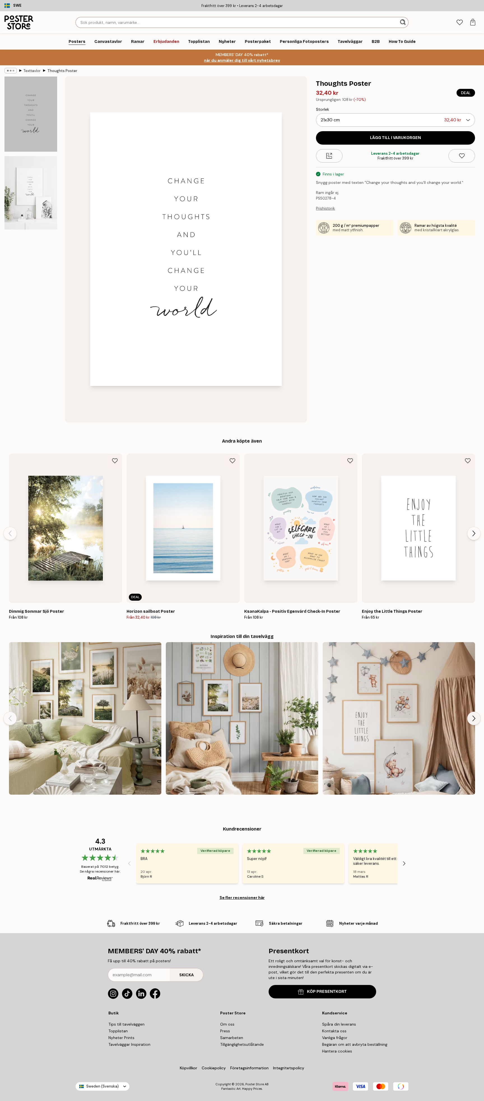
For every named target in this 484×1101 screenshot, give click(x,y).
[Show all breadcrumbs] (10, 70)
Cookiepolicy (214, 1067)
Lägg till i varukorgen (395, 137)
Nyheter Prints (121, 1037)
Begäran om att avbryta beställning (354, 1044)
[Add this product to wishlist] (461, 156)
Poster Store (254, 1084)
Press (225, 1030)
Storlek (322, 109)
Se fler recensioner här (242, 897)
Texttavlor (32, 70)
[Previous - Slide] (10, 533)
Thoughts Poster (62, 70)
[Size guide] (329, 156)
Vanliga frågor (334, 1037)
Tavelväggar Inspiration (129, 1044)
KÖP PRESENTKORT (327, 991)
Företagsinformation (249, 1067)
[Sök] (403, 22)
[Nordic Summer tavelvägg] (85, 718)
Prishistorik (325, 208)
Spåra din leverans (339, 1024)
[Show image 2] (30, 192)
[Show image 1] (30, 114)
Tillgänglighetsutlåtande (242, 1044)
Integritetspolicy (288, 1067)
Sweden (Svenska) (102, 1086)
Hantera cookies (337, 1051)
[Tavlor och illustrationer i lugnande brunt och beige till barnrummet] (399, 718)
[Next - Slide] (474, 533)
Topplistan (118, 1030)
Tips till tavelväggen (126, 1024)
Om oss (227, 1024)
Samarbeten (231, 1037)
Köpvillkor (188, 1067)
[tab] (459, 22)
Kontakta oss (334, 1030)
